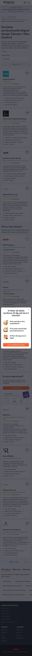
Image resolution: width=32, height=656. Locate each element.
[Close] (29, 309)
